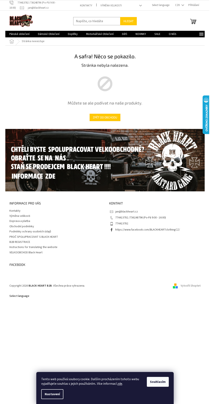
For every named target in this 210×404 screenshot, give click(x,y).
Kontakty (86, 5)
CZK (177, 5)
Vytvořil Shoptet (191, 286)
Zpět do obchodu (105, 117)
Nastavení (52, 394)
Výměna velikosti (111, 5)
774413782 (121, 224)
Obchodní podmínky (21, 226)
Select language (160, 5)
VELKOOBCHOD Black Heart (25, 252)
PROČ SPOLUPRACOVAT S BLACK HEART (33, 237)
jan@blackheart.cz (126, 212)
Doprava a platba (19, 221)
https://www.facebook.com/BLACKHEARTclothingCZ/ (147, 230)
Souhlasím (158, 382)
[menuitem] (19, 34)
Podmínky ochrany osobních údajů (30, 232)
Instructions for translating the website (33, 247)
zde (119, 383)
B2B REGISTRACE (19, 242)
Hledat (128, 21)
